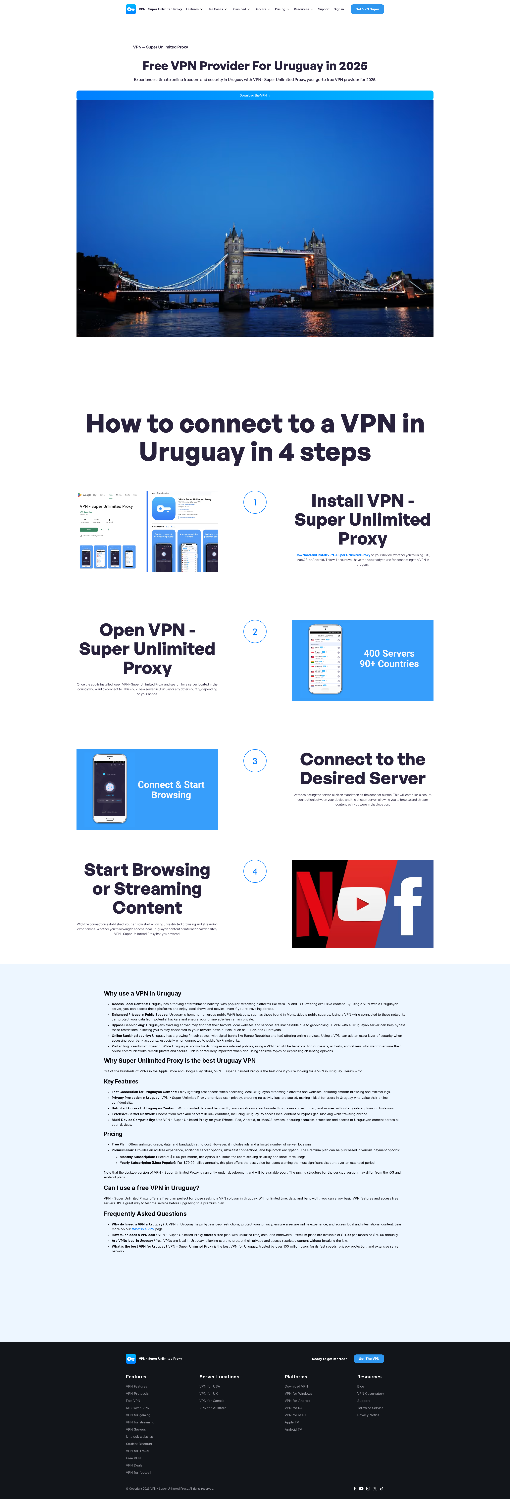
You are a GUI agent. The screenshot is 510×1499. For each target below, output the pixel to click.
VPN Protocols (137, 1394)
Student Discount (139, 1444)
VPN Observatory (370, 1394)
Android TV (293, 1429)
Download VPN (296, 1386)
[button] (194, 9)
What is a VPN (143, 1229)
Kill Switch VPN (137, 1408)
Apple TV (292, 1422)
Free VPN (133, 1458)
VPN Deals (134, 1465)
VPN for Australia (212, 1408)
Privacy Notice (368, 1415)
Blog (360, 1386)
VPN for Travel (137, 1451)
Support (324, 9)
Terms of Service (370, 1408)
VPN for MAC (295, 1415)
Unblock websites (139, 1437)
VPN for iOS (294, 1408)
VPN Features (136, 1386)
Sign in (339, 9)
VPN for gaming (138, 1415)
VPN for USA (209, 1386)
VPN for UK (208, 1394)
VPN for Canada (211, 1401)
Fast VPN (133, 1401)
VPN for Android (297, 1401)
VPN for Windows (298, 1394)
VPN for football (138, 1472)
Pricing (280, 9)
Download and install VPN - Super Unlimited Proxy (332, 555)
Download (239, 9)
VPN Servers (136, 1429)
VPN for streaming (140, 1422)
